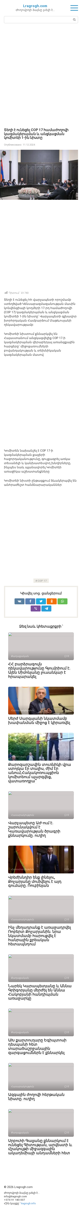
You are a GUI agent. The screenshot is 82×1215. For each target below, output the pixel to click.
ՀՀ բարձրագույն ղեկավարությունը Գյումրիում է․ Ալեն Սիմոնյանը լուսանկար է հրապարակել (39, 670)
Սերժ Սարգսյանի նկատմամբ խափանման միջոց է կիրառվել (39, 720)
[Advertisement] (41, 75)
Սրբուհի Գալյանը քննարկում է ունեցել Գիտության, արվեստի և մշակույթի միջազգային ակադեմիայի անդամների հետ (40, 1146)
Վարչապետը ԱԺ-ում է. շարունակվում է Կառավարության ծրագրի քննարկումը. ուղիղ (34, 829)
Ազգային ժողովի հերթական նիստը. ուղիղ (36, 1096)
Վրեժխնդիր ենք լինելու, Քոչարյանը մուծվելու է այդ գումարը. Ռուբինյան (35, 881)
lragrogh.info (28, 1203)
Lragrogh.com (35, 6)
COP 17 (42, 580)
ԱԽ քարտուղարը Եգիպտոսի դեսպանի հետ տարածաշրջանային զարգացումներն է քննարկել (37, 1046)
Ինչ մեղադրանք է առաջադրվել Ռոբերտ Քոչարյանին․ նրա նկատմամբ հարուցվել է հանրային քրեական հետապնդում (39, 935)
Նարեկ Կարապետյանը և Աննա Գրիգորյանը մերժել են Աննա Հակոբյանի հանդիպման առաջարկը (40, 992)
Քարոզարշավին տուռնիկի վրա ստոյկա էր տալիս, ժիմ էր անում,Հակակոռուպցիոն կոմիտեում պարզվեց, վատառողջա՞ (39, 772)
